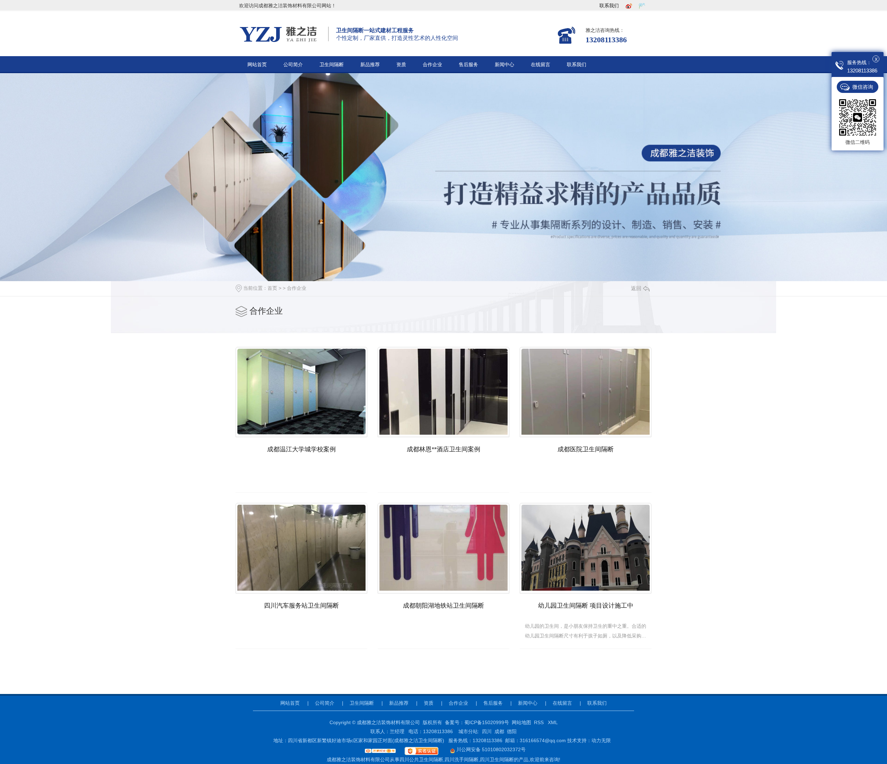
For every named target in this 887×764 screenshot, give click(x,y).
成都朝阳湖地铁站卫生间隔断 (443, 605)
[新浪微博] (629, 5)
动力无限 (601, 740)
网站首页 (257, 64)
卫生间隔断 (331, 64)
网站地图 (521, 722)
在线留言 (540, 64)
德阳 (512, 731)
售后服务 (468, 64)
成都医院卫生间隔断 (585, 449)
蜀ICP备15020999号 (486, 722)
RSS (539, 722)
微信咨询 (862, 87)
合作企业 (432, 64)
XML (553, 722)
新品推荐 (370, 64)
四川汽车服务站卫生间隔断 (301, 605)
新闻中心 (504, 64)
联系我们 (609, 5)
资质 (401, 64)
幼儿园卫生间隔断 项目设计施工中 (585, 605)
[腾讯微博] (642, 5)
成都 (499, 731)
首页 (272, 288)
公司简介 (293, 64)
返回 (636, 288)
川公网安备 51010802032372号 (490, 749)
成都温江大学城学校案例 (301, 449)
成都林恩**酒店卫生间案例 (443, 449)
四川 (487, 731)
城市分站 (468, 731)
